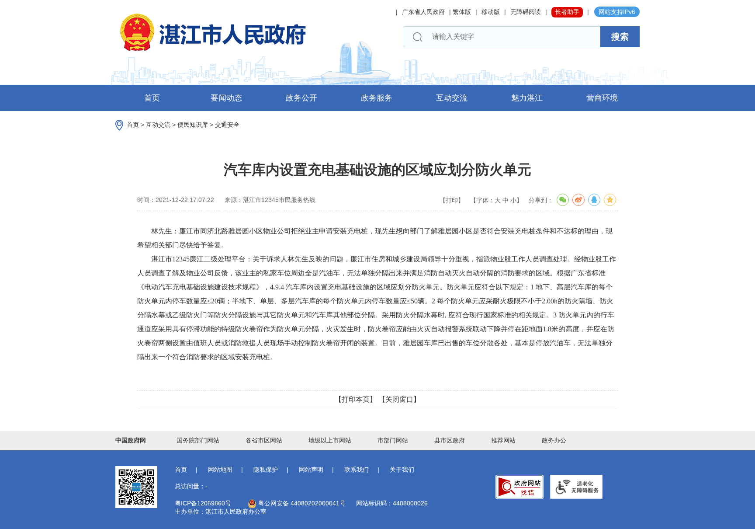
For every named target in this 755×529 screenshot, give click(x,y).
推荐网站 (503, 440)
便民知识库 (192, 124)
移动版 (490, 11)
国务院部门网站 (198, 440)
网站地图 (220, 469)
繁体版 (462, 11)
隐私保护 (265, 469)
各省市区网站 (264, 440)
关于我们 (402, 469)
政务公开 (301, 98)
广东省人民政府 (423, 11)
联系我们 (356, 469)
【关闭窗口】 (399, 399)
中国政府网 (130, 440)
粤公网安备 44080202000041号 (301, 503)
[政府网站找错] (519, 487)
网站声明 (311, 469)
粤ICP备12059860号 (203, 503)
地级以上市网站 (329, 440)
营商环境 (602, 98)
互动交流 (452, 98)
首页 (152, 98)
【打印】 (452, 200)
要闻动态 (226, 98)
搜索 (620, 37)
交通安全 (227, 124)
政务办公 (554, 440)
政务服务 (376, 98)
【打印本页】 (356, 399)
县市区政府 (449, 440)
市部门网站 (393, 440)
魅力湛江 (527, 98)
